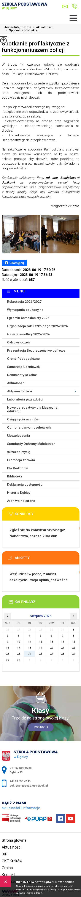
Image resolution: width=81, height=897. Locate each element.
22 (73, 647)
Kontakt (8, 874)
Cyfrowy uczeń (18, 342)
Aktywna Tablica (19, 391)
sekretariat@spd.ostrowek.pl (66, 6)
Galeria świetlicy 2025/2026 (28, 334)
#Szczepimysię (18, 452)
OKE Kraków (12, 861)
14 (62, 641)
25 (29, 653)
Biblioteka (14, 476)
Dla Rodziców (17, 468)
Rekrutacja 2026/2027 (24, 302)
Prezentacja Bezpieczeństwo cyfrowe (36, 350)
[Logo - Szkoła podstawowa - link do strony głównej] (25, 10)
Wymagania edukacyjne (25, 310)
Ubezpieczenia (18, 436)
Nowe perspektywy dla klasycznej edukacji (32, 409)
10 (18, 641)
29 (73, 653)
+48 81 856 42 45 (73, 6)
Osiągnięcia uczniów (23, 419)
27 (51, 653)
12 (40, 641)
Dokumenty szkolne (22, 375)
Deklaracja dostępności (25, 484)
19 (40, 647)
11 (29, 641)
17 (18, 647)
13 (51, 641)
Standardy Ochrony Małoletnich (31, 444)
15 (73, 641)
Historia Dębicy (18, 493)
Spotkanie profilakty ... (23, 30)
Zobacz (39, 727)
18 (29, 647)
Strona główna (14, 840)
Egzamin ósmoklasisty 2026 (28, 318)
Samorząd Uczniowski (24, 367)
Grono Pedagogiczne (23, 359)
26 (40, 653)
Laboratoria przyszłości (25, 399)
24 (18, 653)
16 (7, 647)
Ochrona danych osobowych (29, 427)
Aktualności (42, 27)
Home (26, 27)
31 (18, 659)
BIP (5, 854)
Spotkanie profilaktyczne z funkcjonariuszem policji (35, 46)
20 (51, 647)
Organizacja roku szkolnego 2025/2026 (37, 326)
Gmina (7, 867)
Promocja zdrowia (21, 460)
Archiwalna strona (21, 501)
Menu (19, 291)
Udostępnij (17, 263)
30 (7, 659)
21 (62, 647)
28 (62, 653)
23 (7, 653)
